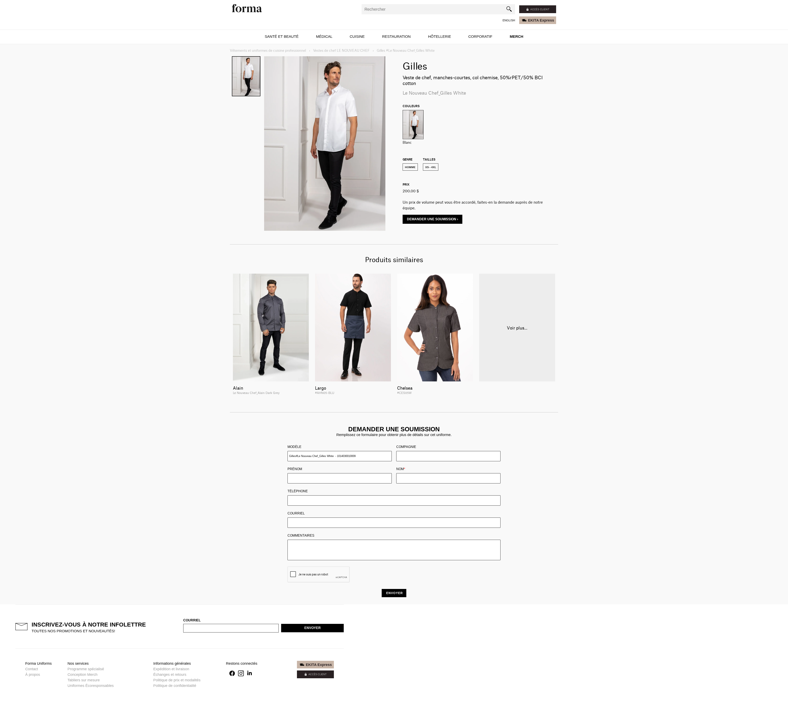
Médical (324, 36)
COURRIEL (296, 513)
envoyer (312, 628)
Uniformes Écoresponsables (91, 686)
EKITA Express (541, 20)
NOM (400, 469)
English (509, 20)
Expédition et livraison (171, 669)
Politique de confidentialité (174, 686)
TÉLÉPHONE (297, 491)
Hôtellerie (439, 36)
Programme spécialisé (86, 669)
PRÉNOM (294, 469)
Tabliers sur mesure (84, 680)
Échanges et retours (169, 675)
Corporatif (480, 36)
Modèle (294, 447)
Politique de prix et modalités (176, 680)
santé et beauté (282, 36)
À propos (32, 675)
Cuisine (357, 36)
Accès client (539, 9)
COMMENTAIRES (300, 535)
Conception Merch (82, 675)
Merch (516, 36)
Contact (31, 669)
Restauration (396, 36)
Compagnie (406, 447)
